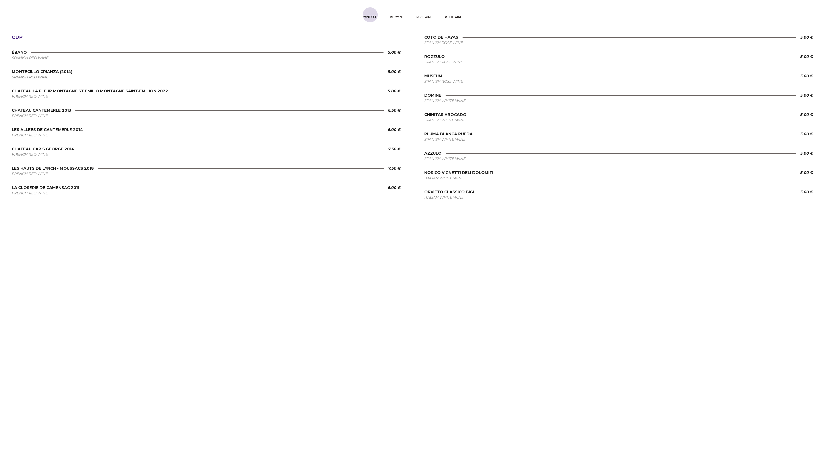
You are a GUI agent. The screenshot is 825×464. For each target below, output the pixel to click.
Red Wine (396, 17)
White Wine (453, 17)
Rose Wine (424, 17)
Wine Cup (370, 17)
